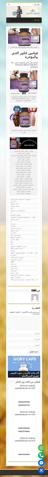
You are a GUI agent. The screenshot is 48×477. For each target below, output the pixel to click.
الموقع (37, 345)
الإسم (38, 333)
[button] (41, 470)
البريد (38, 339)
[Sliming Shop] (24, 11)
